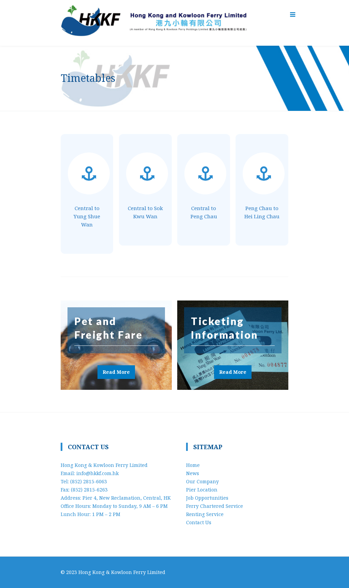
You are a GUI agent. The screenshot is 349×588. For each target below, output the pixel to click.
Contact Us (198, 522)
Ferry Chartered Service (214, 506)
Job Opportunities (207, 498)
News (192, 473)
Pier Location (201, 489)
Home (193, 465)
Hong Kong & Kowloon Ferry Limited (121, 572)
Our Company (202, 481)
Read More (116, 372)
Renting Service (205, 514)
